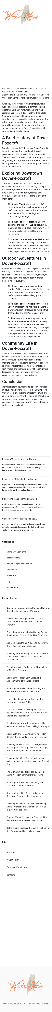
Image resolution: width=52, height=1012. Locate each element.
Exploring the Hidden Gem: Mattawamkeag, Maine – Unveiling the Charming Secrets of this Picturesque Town (26, 807)
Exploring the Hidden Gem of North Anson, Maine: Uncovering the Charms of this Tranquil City (27, 761)
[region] (26, 63)
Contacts (10, 875)
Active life (11, 575)
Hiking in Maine (13, 558)
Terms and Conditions (16, 867)
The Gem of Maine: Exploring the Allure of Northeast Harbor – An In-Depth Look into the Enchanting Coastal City (27, 712)
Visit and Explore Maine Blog (19, 564)
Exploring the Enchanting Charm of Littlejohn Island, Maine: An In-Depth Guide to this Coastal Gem (27, 656)
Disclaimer (11, 852)
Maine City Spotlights (16, 552)
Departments (12, 587)
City (8, 581)
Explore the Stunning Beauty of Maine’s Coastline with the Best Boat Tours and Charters (24, 621)
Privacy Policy (12, 860)
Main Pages (11, 570)
